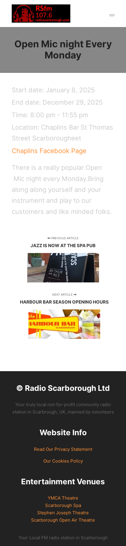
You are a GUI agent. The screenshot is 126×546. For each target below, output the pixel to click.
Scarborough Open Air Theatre (63, 520)
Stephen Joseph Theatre (63, 512)
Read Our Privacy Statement (63, 449)
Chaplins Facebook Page (49, 151)
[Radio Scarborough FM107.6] (41, 13)
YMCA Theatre (63, 498)
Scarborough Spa (63, 505)
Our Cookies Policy (63, 461)
